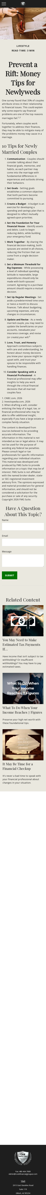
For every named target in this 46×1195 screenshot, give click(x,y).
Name (5, 520)
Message (7, 551)
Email (5, 535)
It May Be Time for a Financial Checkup (18, 766)
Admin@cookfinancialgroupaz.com (23, 1174)
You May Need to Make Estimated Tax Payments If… (21, 644)
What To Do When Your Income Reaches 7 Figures (22, 709)
